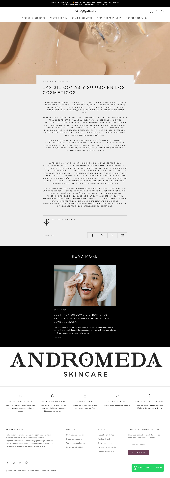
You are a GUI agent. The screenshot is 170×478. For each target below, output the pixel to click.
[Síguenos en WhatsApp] (26, 462)
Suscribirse (138, 453)
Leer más (57, 338)
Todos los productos (33, 18)
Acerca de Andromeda (109, 18)
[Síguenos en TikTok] (20, 462)
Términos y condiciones (75, 443)
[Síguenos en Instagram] (13, 462)
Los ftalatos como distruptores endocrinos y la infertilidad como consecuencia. (82, 318)
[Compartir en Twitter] (102, 235)
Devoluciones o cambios (75, 435)
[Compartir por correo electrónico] (122, 235)
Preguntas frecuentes (74, 439)
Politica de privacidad (74, 447)
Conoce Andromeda (137, 18)
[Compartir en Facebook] (92, 235)
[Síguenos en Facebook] (7, 462)
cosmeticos (64, 81)
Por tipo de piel (58, 18)
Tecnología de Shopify (46, 471)
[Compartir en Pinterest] (112, 235)
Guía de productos (82, 18)
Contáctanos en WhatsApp (150, 468)
